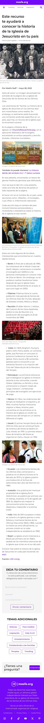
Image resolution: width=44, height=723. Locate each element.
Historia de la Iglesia (9, 40)
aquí (4, 554)
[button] (4, 7)
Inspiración (30, 7)
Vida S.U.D (30, 633)
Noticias (20, 7)
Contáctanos (7, 713)
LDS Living (15, 559)
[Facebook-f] (11, 718)
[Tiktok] (18, 718)
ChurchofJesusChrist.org (23, 130)
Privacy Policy (22, 713)
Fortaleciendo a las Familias (22, 645)
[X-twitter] (32, 718)
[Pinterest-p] (39, 718)
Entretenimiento (22, 639)
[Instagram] (4, 718)
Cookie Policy (36, 713)
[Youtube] (25, 718)
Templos (15, 651)
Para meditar (29, 627)
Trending (11, 7)
